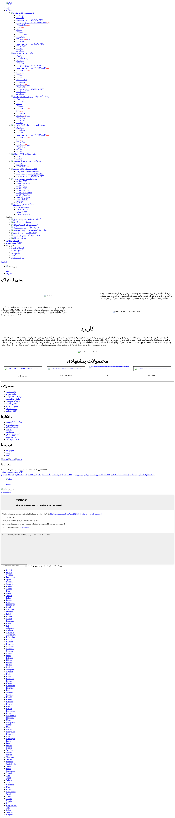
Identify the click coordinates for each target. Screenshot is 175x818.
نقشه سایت (13, 472)
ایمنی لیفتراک (12, 273)
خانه (8, 271)
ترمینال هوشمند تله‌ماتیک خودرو (124, 474)
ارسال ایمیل (6, 492)
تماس (8, 484)
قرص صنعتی (57, 474)
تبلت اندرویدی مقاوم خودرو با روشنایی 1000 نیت (84, 474)
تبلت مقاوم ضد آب (146, 474)
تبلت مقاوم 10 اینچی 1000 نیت (38, 474)
